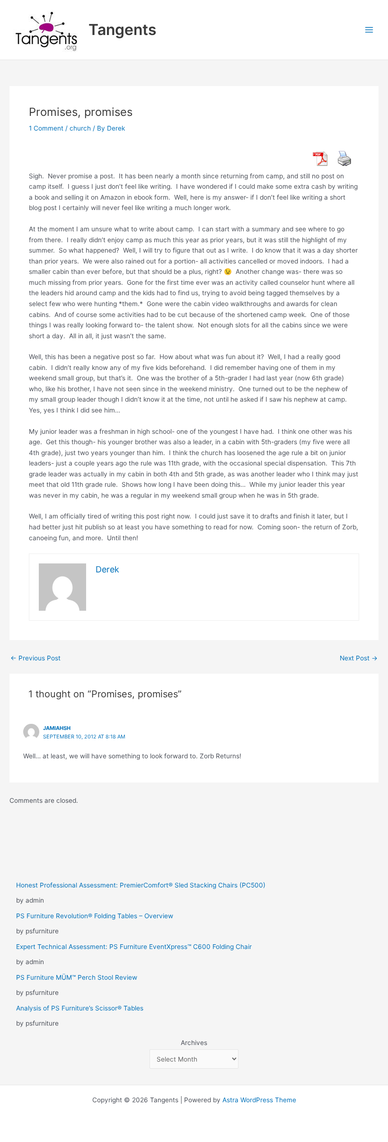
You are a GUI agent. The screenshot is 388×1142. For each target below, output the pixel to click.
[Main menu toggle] (369, 30)
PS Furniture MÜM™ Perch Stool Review (76, 977)
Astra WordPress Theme (259, 1100)
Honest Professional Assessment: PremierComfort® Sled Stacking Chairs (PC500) (140, 885)
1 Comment (46, 128)
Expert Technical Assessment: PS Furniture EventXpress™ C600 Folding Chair (134, 946)
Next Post (359, 658)
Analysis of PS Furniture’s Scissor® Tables (79, 1008)
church (80, 128)
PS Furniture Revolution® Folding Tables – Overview (94, 916)
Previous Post (35, 658)
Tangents (122, 29)
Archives (194, 1042)
